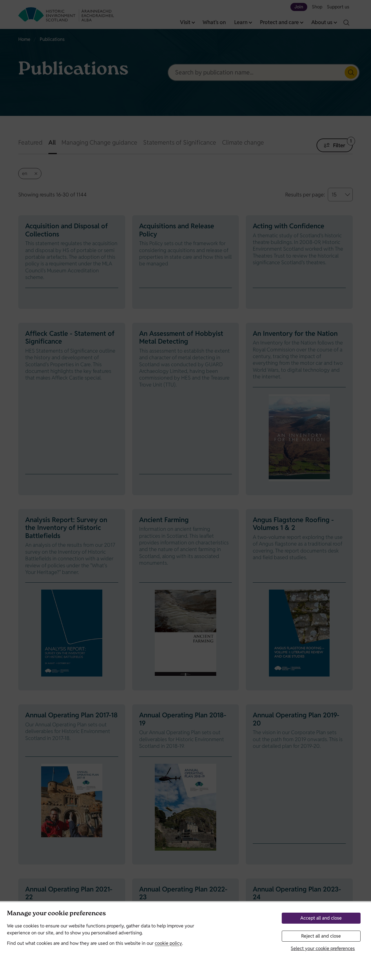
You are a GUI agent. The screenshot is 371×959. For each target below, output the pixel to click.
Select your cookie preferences (323, 948)
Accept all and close (321, 918)
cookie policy (168, 943)
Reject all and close (321, 936)
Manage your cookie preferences (56, 914)
